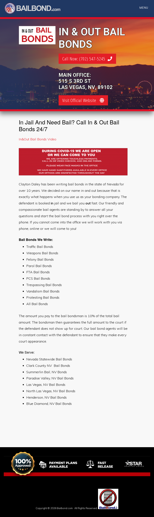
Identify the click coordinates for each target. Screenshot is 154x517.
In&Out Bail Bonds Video (37, 139)
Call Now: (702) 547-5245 (85, 59)
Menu (143, 7)
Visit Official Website (81, 100)
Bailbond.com (35, 9)
